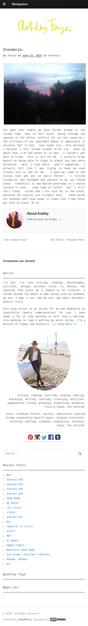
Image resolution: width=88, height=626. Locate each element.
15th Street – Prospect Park (67, 240)
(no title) (13, 507)
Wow (8, 475)
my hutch (12, 503)
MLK (8, 521)
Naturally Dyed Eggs (20, 550)
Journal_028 (14, 489)
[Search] (80, 453)
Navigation (20, 4)
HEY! (9, 536)
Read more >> (67, 324)
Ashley (11, 55)
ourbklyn (54, 55)
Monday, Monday (16, 559)
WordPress (25, 619)
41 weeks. (13, 540)
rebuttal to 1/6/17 (19, 526)
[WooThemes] (58, 619)
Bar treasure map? (15, 240)
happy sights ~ (16, 545)
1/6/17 (10, 531)
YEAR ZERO (13, 498)
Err (8, 564)
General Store (12, 301)
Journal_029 (14, 484)
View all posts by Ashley (44, 219)
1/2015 (10, 512)
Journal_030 (14, 479)
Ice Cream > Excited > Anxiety (28, 554)
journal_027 (14, 517)
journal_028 (14, 493)
